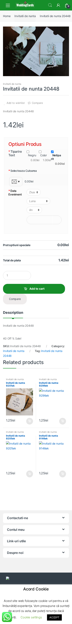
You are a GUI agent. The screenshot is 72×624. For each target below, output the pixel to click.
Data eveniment (15, 192)
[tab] (13, 314)
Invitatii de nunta (25, 16)
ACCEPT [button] (54, 617)
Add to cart (36, 288)
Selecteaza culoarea (22, 171)
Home (6, 16)
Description (13, 313)
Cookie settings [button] (31, 617)
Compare (37, 102)
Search (50, 5)
